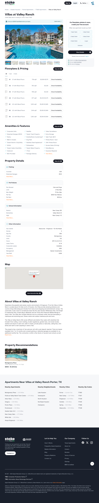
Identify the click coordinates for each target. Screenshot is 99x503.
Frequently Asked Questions (53, 446)
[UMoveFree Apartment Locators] (10, 439)
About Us (67, 446)
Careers (67, 449)
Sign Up (68, 3)
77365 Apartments (40, 9)
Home (6, 9)
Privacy (67, 458)
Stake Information (57, 482)
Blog (46, 452)
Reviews (67, 452)
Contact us (10, 453)
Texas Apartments (70, 443)
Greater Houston (15, 9)
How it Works (48, 443)
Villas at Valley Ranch (19, 14)
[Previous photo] (8, 42)
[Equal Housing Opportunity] (27, 439)
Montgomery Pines (10, 363)
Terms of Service (70, 455)
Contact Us (48, 458)
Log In (75, 3)
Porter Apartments (27, 9)
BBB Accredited (69, 464)
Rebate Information (50, 449)
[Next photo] (60, 42)
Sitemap (67, 461)
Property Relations (50, 455)
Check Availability (56, 79)
